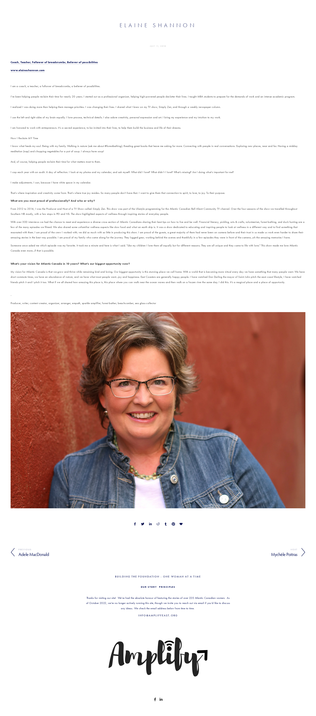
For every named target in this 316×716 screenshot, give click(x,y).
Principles (167, 587)
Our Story (149, 587)
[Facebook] (155, 699)
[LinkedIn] (161, 699)
